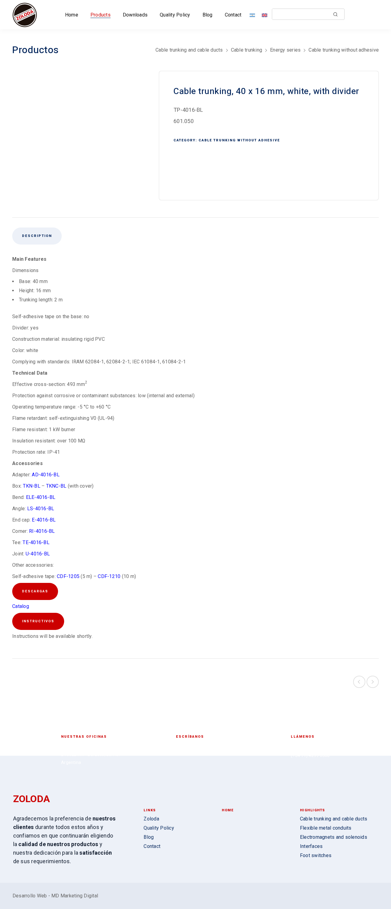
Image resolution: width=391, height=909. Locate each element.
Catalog (20, 606)
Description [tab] (37, 235)
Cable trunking (246, 50)
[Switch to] (254, 15)
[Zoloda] (25, 14)
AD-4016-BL (46, 475)
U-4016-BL (38, 554)
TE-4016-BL (36, 542)
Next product (373, 682)
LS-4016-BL (40, 508)
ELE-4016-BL (41, 497)
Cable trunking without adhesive (344, 50)
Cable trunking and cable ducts (189, 50)
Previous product (359, 682)
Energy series (285, 50)
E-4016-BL (44, 520)
